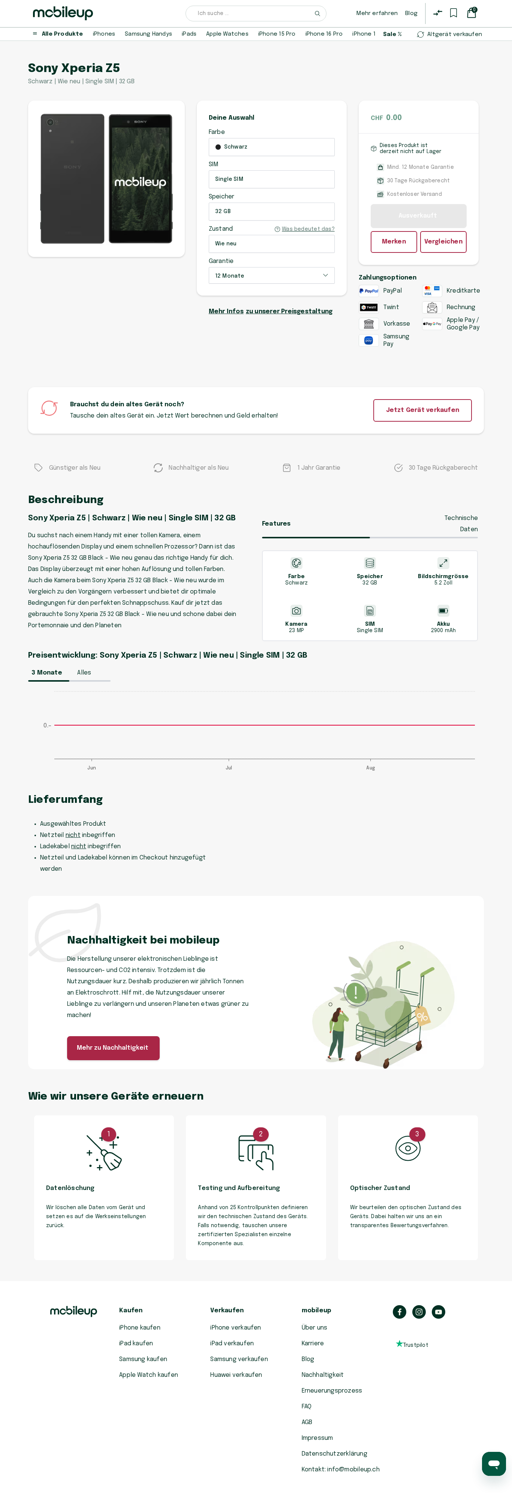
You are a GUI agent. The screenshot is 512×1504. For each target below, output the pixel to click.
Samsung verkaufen (239, 1359)
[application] (256, 734)
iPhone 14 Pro (371, 34)
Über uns (315, 1328)
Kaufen (130, 1310)
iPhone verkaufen (235, 1328)
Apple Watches (227, 34)
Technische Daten (461, 524)
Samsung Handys (148, 34)
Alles (84, 673)
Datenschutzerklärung (334, 1454)
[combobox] (256, 13)
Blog (411, 14)
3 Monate (46, 673)
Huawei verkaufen (236, 1375)
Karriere (313, 1343)
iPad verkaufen (232, 1343)
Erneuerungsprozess (332, 1391)
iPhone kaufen (139, 1328)
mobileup (317, 1310)
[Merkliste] (453, 12)
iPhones (104, 34)
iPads (189, 34)
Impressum (317, 1438)
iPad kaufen (136, 1343)
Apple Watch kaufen (148, 1375)
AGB (307, 1422)
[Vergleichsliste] (438, 13)
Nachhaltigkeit (323, 1375)
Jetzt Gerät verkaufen (422, 410)
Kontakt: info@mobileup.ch (341, 1469)
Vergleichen (443, 242)
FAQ (307, 1406)
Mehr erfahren (377, 14)
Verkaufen (227, 1310)
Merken (394, 242)
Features (276, 524)
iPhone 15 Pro (277, 34)
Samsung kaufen (143, 1359)
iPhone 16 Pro (324, 34)
